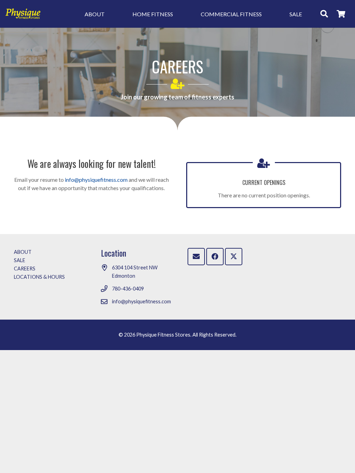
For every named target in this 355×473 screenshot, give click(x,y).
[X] (233, 256)
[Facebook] (215, 256)
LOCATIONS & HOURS (39, 277)
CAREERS (24, 268)
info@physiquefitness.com (96, 179)
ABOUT (23, 252)
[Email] (196, 256)
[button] (109, 13)
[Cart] (341, 14)
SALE (19, 260)
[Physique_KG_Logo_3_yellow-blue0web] (23, 14)
